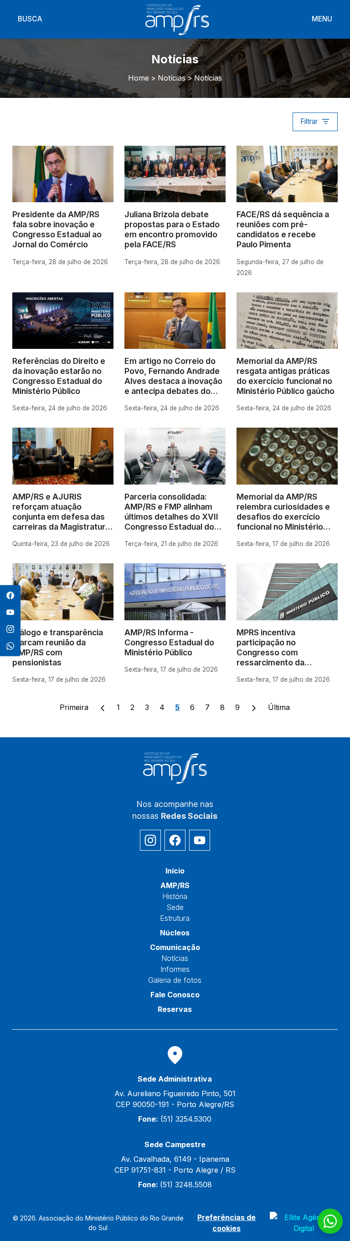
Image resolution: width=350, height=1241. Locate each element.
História (174, 896)
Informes (175, 969)
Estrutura (175, 918)
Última (279, 707)
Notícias (174, 958)
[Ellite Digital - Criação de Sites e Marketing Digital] (304, 1223)
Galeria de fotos (174, 980)
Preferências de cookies (226, 1223)
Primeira (74, 707)
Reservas (175, 1009)
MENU (322, 19)
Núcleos (175, 932)
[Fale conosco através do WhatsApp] (330, 1221)
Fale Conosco (175, 994)
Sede (175, 907)
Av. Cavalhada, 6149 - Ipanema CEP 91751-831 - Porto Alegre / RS (175, 1164)
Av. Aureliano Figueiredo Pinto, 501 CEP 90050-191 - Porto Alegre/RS (175, 1099)
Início (175, 870)
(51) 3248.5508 (175, 1184)
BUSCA (30, 19)
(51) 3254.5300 (174, 1119)
